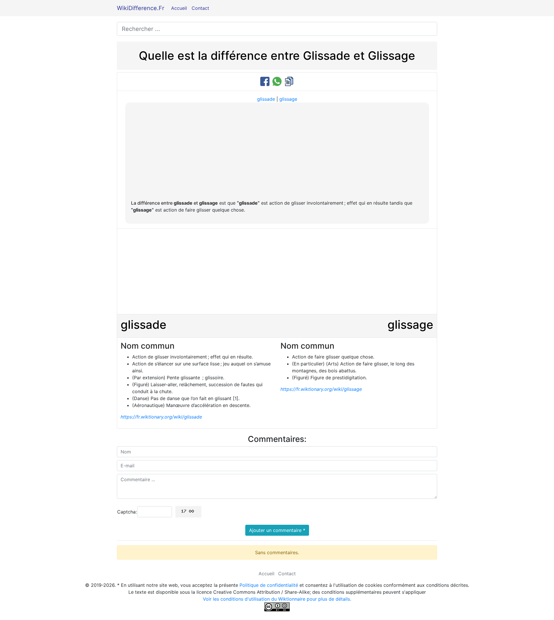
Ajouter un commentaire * (277, 530)
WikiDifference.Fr (140, 8)
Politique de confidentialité (268, 585)
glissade (266, 99)
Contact (200, 8)
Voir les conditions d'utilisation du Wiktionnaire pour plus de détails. (277, 599)
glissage (288, 99)
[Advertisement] (277, 151)
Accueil (179, 8)
